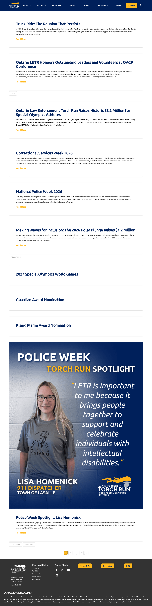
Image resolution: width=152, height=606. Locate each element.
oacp (13, 93)
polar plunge (16, 257)
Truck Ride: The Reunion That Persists (48, 24)
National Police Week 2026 (39, 191)
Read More (21, 39)
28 (81, 553)
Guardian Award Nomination (40, 299)
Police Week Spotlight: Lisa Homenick (48, 517)
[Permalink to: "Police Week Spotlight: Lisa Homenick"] (76, 425)
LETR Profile (15, 544)
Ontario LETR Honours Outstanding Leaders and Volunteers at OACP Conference (74, 64)
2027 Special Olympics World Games (47, 274)
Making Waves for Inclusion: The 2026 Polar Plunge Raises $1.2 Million (76, 230)
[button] (140, 5)
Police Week (29, 544)
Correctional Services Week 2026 (44, 153)
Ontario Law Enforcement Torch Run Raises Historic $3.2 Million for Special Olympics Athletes (73, 112)
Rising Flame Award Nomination (43, 325)
